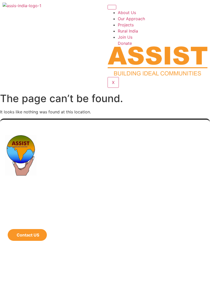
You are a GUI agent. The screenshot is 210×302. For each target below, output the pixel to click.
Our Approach (131, 18)
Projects (126, 24)
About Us (127, 12)
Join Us (125, 37)
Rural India (128, 31)
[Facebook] (11, 221)
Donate (125, 43)
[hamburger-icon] (112, 7)
